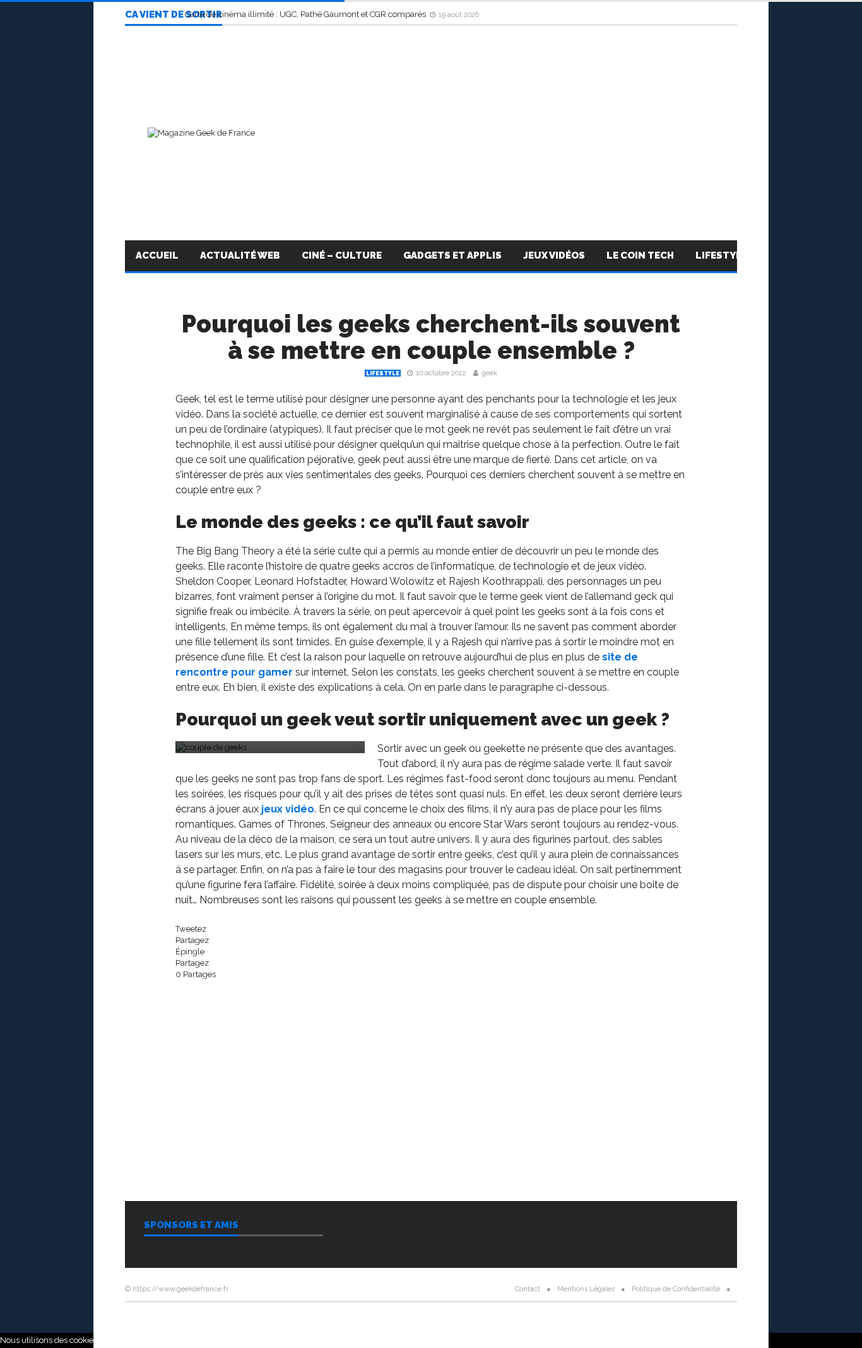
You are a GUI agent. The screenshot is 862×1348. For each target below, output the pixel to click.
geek (489, 373)
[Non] (714, 1343)
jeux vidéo (287, 809)
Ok (699, 1340)
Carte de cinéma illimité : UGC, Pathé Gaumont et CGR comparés (306, 14)
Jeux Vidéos (554, 255)
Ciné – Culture (342, 255)
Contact (527, 1289)
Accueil (157, 255)
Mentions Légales (586, 1289)
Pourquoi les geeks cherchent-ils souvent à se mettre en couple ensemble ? (431, 337)
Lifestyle (721, 255)
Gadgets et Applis (452, 255)
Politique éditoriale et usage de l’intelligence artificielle (431, 1321)
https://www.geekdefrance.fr (180, 1289)
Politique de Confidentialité (676, 1289)
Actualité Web (240, 255)
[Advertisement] (507, 133)
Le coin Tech (640, 255)
